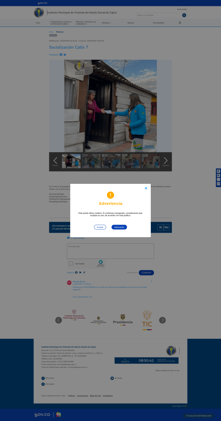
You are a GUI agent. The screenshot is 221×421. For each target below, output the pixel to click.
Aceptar (100, 227)
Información (119, 227)
